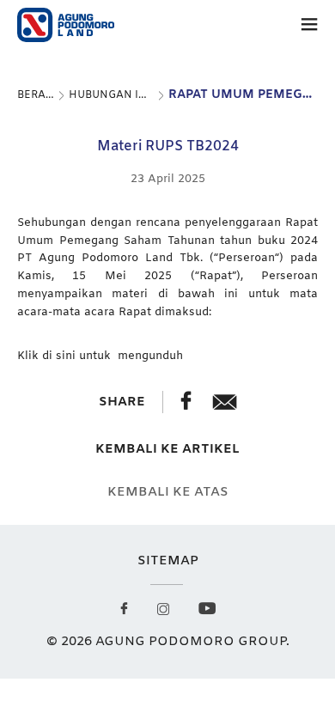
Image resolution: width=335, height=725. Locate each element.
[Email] (224, 406)
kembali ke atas (167, 492)
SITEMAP (167, 561)
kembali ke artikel (167, 449)
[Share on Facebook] (187, 406)
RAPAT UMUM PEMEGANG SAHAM (243, 95)
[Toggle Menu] (309, 27)
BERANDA (35, 95)
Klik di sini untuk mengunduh (100, 356)
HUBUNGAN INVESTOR (112, 95)
